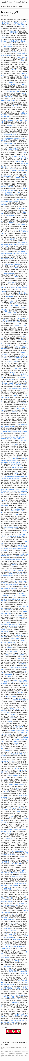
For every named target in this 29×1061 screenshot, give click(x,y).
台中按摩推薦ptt (23, 293)
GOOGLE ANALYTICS (9, 190)
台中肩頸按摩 (22, 403)
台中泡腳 (3, 755)
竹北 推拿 (9, 116)
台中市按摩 (7, 928)
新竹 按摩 (12, 253)
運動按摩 (12, 322)
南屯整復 (10, 44)
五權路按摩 (16, 574)
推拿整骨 (13, 934)
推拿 (2, 433)
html (23, 952)
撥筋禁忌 (21, 388)
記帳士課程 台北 (11, 642)
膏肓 (23, 871)
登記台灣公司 (20, 667)
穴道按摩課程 (24, 163)
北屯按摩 (9, 574)
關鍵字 (21, 228)
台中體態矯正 (23, 829)
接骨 (9, 676)
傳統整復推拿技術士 (8, 575)
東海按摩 (16, 548)
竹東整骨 (14, 565)
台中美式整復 (7, 176)
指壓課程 (12, 426)
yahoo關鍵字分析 (17, 358)
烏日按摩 (16, 41)
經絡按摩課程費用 (12, 431)
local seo (3, 642)
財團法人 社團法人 (15, 305)
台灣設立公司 (10, 984)
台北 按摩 (16, 91)
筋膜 (2, 608)
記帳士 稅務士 (7, 599)
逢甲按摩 (23, 640)
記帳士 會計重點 (9, 379)
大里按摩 (21, 61)
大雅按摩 (3, 37)
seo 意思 (11, 997)
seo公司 (19, 53)
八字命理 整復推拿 (22, 424)
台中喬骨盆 (4, 273)
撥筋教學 (6, 682)
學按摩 (17, 32)
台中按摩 (16, 478)
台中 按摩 (8, 696)
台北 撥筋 (8, 313)
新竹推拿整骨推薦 (19, 178)
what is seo (15, 230)
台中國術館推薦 (15, 775)
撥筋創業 (5, 246)
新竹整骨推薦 (8, 610)
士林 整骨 (23, 385)
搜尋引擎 (11, 626)
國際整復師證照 (9, 97)
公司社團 (6, 750)
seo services (4, 309)
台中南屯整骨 (4, 548)
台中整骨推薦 (12, 588)
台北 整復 (16, 514)
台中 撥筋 (17, 192)
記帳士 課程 (4, 772)
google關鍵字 (10, 41)
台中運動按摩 (22, 494)
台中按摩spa (19, 635)
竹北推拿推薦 (12, 930)
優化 (6, 431)
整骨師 (19, 811)
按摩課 (14, 872)
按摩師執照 (6, 797)
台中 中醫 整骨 (18, 581)
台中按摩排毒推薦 (14, 511)
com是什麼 (18, 509)
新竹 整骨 (16, 680)
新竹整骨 (14, 52)
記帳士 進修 (21, 658)
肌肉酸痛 (20, 340)
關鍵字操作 (13, 709)
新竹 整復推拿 (22, 595)
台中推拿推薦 (11, 32)
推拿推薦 (25, 730)
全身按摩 (21, 84)
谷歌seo (9, 23)
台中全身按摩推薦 (18, 556)
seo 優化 (3, 460)
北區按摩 (15, 395)
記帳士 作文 (14, 914)
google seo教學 (20, 709)
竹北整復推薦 (19, 57)
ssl (11, 674)
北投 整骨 (18, 489)
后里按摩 (3, 637)
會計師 (8, 761)
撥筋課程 (19, 1020)
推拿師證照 (15, 437)
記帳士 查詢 (14, 70)
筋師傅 (15, 626)
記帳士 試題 (9, 192)
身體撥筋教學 (4, 505)
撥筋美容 (8, 584)
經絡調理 (12, 169)
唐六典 (19, 264)
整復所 (21, 467)
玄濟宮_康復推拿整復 (13, 388)
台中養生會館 (17, 784)
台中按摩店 (16, 536)
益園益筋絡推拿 (15, 638)
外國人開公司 (13, 714)
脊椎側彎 (13, 761)
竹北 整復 (3, 41)
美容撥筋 (25, 77)
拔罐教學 (14, 412)
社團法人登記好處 (8, 527)
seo (6, 502)
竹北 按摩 (14, 134)
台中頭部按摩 (21, 251)
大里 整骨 (10, 647)
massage (3, 595)
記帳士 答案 (24, 619)
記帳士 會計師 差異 (12, 361)
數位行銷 (9, 345)
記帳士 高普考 (16, 624)
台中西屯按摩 (11, 82)
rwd (8, 253)
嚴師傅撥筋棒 (15, 1002)
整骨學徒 (23, 113)
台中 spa (17, 739)
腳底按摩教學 (15, 599)
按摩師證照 (8, 55)
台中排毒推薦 (19, 161)
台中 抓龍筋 (21, 732)
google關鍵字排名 (22, 199)
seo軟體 (3, 629)
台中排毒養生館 (9, 244)
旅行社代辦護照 (20, 655)
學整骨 (10, 201)
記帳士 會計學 (12, 282)
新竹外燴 (24, 896)
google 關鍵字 (15, 84)
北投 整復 (17, 368)
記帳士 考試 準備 (20, 253)
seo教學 (21, 23)
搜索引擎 (18, 754)
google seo (14, 287)
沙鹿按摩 (15, 905)
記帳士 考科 (17, 289)
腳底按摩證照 (22, 208)
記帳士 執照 (4, 140)
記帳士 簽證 (14, 444)
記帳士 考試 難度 (13, 149)
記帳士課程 (7, 143)
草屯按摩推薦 (17, 347)
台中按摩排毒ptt (10, 489)
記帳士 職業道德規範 (20, 883)
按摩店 (17, 788)
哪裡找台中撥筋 (11, 125)
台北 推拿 (14, 156)
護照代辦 (11, 971)
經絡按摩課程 (4, 631)
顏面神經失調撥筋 (16, 995)
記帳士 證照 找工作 (17, 106)
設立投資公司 (4, 550)
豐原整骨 (14, 1022)
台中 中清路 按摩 (17, 120)
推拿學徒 (12, 302)
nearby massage (13, 682)
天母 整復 (24, 458)
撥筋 (6, 320)
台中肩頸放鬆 (9, 383)
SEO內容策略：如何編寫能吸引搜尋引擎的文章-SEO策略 (14, 4)
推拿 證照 (18, 559)
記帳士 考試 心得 (15, 170)
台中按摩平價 (15, 23)
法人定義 (15, 727)
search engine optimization (11, 138)
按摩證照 (7, 655)
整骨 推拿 (20, 692)
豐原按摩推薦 (19, 570)
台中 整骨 (12, 655)
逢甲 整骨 (11, 970)
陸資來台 (19, 876)
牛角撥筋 (3, 500)
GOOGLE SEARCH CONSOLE (9, 439)
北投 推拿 (25, 325)
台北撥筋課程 (22, 548)
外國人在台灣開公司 (6, 898)
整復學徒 (18, 385)
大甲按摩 (15, 277)
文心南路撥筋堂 (13, 667)
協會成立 (5, 583)
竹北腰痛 (15, 458)
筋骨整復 (9, 721)
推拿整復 (24, 347)
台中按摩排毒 (21, 242)
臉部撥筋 (20, 545)
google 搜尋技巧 (12, 854)
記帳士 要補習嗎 (8, 120)
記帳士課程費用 (8, 46)
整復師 (12, 187)
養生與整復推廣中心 (10, 194)
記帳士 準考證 (10, 215)
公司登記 (14, 696)
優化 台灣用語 (7, 966)
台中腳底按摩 (19, 730)
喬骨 (25, 152)
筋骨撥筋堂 (16, 201)
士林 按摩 (11, 919)
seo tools (14, 264)
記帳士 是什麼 (20, 25)
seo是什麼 (9, 872)
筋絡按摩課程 (12, 223)
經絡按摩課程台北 (22, 287)
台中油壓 (12, 239)
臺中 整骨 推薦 (11, 559)
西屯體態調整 (7, 134)
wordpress (13, 372)
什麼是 (23, 73)
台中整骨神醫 (18, 615)
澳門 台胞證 (23, 170)
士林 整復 (11, 548)
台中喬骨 (21, 599)
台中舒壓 (20, 491)
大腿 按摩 (10, 358)
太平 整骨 (24, 685)
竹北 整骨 (8, 833)
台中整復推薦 (9, 296)
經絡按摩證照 (23, 138)
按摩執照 (21, 727)
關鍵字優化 (4, 349)
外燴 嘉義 (3, 831)
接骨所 (14, 385)
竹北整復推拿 (21, 318)
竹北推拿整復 (4, 201)
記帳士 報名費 (21, 156)
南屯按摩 (20, 439)
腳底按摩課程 (11, 273)
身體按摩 (3, 205)
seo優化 (3, 746)
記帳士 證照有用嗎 (16, 863)
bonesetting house (21, 872)
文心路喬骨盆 (20, 534)
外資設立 (6, 570)
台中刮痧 (12, 143)
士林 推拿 (23, 440)
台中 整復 (17, 322)
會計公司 (18, 457)
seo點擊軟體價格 (5, 100)
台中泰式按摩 (22, 230)
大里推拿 (6, 311)
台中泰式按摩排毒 (20, 408)
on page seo (12, 570)
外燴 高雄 (3, 761)
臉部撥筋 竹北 (18, 325)
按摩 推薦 (22, 41)
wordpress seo (23, 606)
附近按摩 (9, 829)
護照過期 (8, 734)
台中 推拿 (10, 808)
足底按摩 (25, 737)
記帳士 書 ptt (24, 554)
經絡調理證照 (23, 547)
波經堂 (7, 354)
